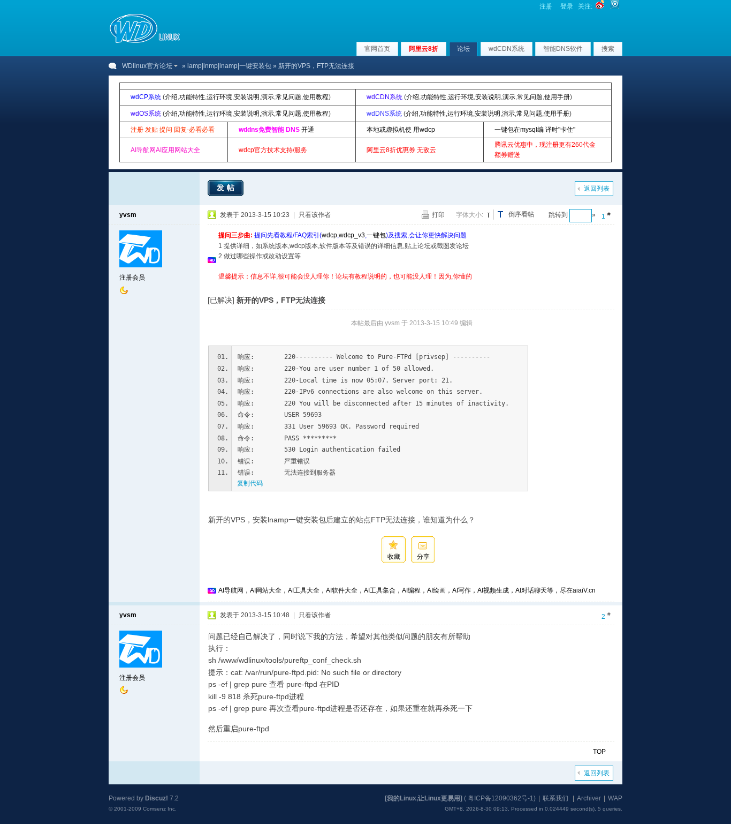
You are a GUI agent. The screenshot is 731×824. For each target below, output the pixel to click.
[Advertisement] (413, 286)
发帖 (227, 187)
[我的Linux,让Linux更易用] (423, 798)
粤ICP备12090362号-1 (501, 798)
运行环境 (219, 97)
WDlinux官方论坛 (147, 66)
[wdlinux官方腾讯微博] (615, 6)
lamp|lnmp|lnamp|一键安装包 (229, 66)
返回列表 (597, 188)
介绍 (171, 97)
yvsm (127, 215)
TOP (599, 751)
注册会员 (132, 277)
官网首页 (377, 49)
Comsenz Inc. (160, 809)
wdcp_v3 (352, 235)
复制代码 (250, 483)
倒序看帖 (521, 214)
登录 (566, 6)
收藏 (393, 556)
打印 (438, 215)
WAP (615, 798)
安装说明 (247, 97)
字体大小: (469, 215)
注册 (545, 6)
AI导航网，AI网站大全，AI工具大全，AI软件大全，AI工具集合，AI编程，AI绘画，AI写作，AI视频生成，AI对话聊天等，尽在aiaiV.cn (407, 590)
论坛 (463, 49)
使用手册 (557, 97)
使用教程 (316, 97)
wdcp (329, 235)
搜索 (607, 49)
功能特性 (192, 97)
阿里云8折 (423, 49)
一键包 (376, 235)
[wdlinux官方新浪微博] (600, 6)
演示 (267, 97)
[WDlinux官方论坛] (145, 42)
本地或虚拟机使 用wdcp (401, 129)
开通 (307, 129)
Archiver (589, 798)
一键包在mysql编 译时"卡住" (534, 129)
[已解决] (221, 300)
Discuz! (156, 798)
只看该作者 (315, 215)
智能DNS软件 (563, 49)
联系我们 (555, 798)
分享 (423, 556)
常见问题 (288, 97)
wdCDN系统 (506, 49)
